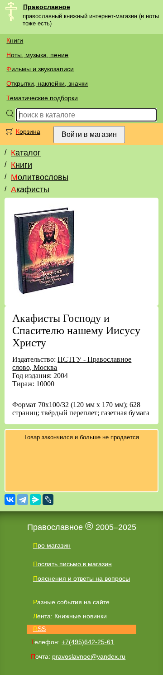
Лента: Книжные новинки (70, 616)
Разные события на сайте (71, 602)
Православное (46, 6)
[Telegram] (22, 499)
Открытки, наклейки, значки (47, 83)
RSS (39, 628)
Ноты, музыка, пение (37, 54)
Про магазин (52, 545)
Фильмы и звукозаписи (40, 69)
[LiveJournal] (48, 499)
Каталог (26, 152)
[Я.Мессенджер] (35, 499)
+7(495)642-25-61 (88, 642)
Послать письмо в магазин (72, 564)
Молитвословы (39, 177)
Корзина (28, 131)
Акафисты (30, 189)
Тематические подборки (42, 98)
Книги (14, 40)
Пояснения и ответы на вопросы (81, 578)
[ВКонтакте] (10, 499)
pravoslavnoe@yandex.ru (88, 656)
